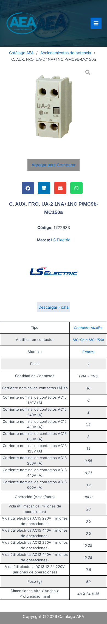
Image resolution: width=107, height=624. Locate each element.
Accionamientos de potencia (65, 52)
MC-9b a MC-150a (88, 340)
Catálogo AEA (21, 52)
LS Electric (60, 240)
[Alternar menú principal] (96, 23)
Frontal (88, 352)
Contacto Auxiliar (88, 327)
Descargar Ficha (53, 307)
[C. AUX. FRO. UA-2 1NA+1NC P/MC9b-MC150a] (53, 106)
